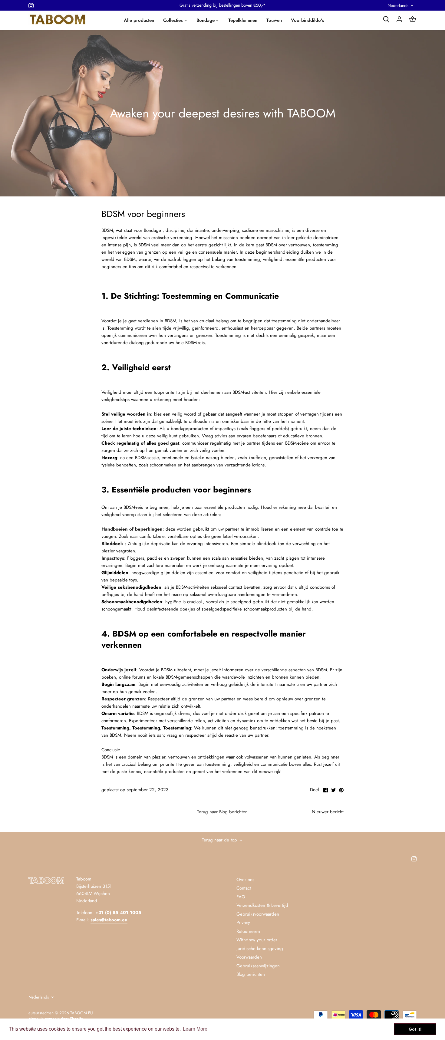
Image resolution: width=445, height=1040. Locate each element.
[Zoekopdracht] (386, 19)
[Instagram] (31, 5)
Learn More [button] (195, 1029)
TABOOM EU (81, 1013)
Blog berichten (250, 974)
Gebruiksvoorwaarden (257, 914)
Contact (243, 888)
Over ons (245, 879)
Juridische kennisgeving (259, 948)
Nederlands (397, 5)
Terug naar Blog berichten (222, 812)
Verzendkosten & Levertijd (262, 905)
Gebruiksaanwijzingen (258, 966)
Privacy (243, 922)
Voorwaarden (249, 957)
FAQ (240, 897)
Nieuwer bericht (328, 812)
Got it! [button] (415, 1029)
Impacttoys (112, 558)
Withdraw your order (256, 939)
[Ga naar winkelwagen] (412, 19)
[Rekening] (399, 19)
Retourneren (248, 931)
